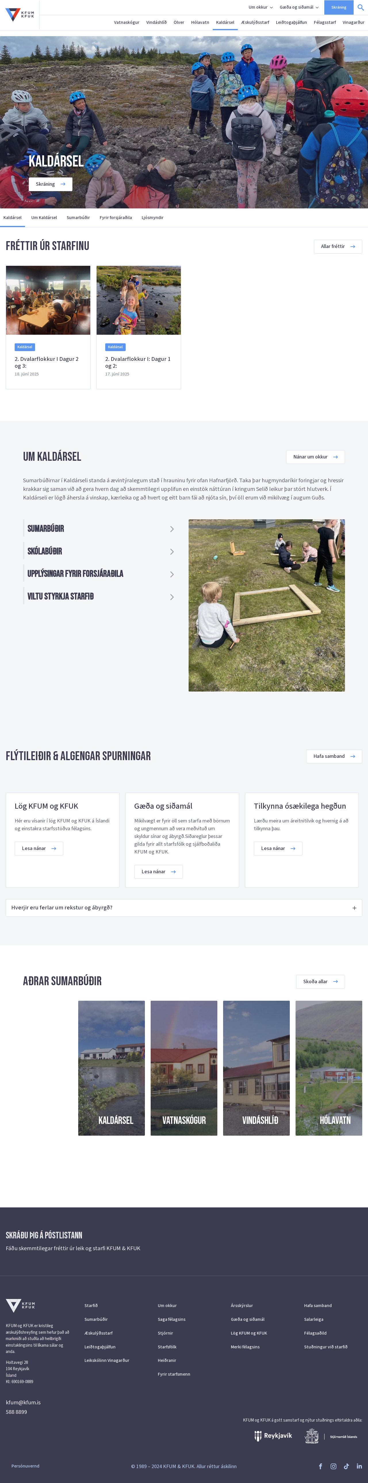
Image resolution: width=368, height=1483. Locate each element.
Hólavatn (200, 22)
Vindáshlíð (156, 22)
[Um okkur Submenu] (272, 7)
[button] (343, 1077)
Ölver (179, 22)
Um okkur (258, 7)
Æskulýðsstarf (255, 22)
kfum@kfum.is (23, 1403)
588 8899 (16, 1412)
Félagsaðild (315, 1333)
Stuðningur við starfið (326, 1347)
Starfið (91, 1305)
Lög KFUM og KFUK (249, 1333)
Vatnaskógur (126, 22)
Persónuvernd (25, 1466)
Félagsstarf (325, 22)
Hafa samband (318, 1305)
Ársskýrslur (242, 1305)
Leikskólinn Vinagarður (107, 1360)
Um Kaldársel (44, 217)
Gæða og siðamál (296, 7)
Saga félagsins (171, 1319)
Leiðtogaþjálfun (291, 22)
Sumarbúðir (78, 217)
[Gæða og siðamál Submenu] (317, 7)
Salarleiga (313, 1319)
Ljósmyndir (153, 217)
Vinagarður (354, 22)
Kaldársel (225, 22)
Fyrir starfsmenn (174, 1374)
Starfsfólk (167, 1347)
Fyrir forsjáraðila (116, 217)
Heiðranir (167, 1360)
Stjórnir (165, 1333)
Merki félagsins (245, 1347)
